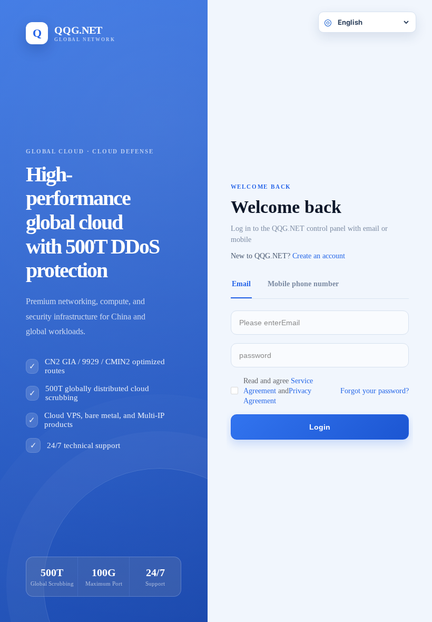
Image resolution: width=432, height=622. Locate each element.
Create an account (318, 256)
